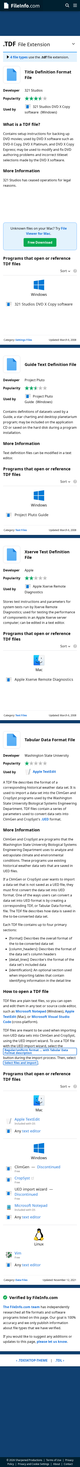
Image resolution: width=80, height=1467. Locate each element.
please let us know (52, 1341)
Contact (68, 1464)
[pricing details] (74, 271)
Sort (63, 271)
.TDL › (59, 1360)
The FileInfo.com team (21, 1307)
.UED (45, 819)
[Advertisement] (40, 23)
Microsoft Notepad (31, 1011)
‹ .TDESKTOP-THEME (32, 1360)
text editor (31, 1130)
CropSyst (22, 1177)
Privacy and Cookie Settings (33, 1464)
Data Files (21, 1280)
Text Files (21, 530)
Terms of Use (53, 1460)
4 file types (19, 57)
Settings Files (23, 340)
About (56, 1464)
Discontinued (48, 1166)
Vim (18, 1253)
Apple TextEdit (44, 771)
